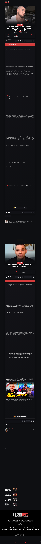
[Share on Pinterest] (29, 212)
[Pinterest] (25, 41)
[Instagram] (29, 41)
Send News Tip (4, 529)
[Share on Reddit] (31, 212)
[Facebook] (16, 41)
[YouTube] (27, 41)
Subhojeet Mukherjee (12, 428)
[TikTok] (30, 527)
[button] (35, 2)
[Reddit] (33, 41)
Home (5, 5)
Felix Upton (15, 32)
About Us (20, 529)
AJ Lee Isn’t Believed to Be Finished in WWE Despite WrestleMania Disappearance (7, 505)
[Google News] (20, 41)
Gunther (7, 424)
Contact (24, 529)
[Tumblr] (21, 527)
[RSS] (33, 527)
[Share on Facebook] (22, 212)
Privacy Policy (36, 529)
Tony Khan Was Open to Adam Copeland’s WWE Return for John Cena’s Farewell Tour (8, 490)
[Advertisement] (12, 108)
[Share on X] (25, 212)
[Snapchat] (31, 41)
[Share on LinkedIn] (27, 212)
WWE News (8, 5)
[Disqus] (20, 461)
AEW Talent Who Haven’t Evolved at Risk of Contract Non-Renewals (8, 500)
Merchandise (15, 529)
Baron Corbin (8, 215)
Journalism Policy (29, 529)
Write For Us (10, 529)
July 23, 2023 (21, 189)
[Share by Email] (33, 212)
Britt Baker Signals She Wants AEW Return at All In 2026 (8, 495)
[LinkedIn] (22, 41)
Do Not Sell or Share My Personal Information (20, 535)
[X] (18, 41)
